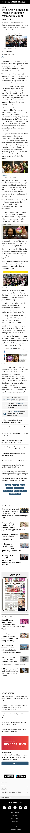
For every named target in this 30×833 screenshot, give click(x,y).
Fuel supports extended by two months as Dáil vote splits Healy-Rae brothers (11, 547)
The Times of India (8, 490)
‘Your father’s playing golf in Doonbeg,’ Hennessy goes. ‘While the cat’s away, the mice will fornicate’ (15, 707)
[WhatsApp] (9, 57)
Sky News (22, 485)
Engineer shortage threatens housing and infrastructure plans (14, 730)
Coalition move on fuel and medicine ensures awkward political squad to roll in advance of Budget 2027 (15, 513)
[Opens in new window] (9, 776)
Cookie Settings (15, 821)
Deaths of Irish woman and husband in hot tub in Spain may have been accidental (11, 648)
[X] (6, 57)
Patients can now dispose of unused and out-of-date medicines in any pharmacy (10, 637)
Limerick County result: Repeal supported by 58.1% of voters (12, 441)
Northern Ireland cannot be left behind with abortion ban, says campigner (15, 479)
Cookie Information (15, 818)
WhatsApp (10, 399)
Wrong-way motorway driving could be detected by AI (10, 536)
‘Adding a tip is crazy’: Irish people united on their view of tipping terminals (10, 672)
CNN (17, 485)
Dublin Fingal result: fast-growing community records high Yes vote (13, 448)
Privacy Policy (15, 815)
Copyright (15, 826)
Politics (4, 7)
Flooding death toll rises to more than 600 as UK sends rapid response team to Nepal (15, 698)
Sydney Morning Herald (15, 493)
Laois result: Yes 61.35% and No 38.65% (14, 460)
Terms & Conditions (15, 812)
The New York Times (19, 488)
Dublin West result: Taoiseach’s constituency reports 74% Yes (12, 421)
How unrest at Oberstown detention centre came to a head (14, 723)
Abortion (16, 490)
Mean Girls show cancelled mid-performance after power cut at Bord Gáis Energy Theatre (13, 624)
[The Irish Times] (15, 2)
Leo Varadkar (23, 490)
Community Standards (15, 823)
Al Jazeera (8, 485)
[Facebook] (3, 57)
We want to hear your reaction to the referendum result (14, 428)
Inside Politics (18, 403)
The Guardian (9, 488)
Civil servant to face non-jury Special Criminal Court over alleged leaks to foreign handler (14, 660)
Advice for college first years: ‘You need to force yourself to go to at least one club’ (15, 716)
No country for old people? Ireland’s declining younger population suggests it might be (13, 526)
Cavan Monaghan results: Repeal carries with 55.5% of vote (13, 466)
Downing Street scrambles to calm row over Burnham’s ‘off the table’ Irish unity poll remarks (12, 560)
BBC (13, 485)
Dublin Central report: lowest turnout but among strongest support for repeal (15, 473)
